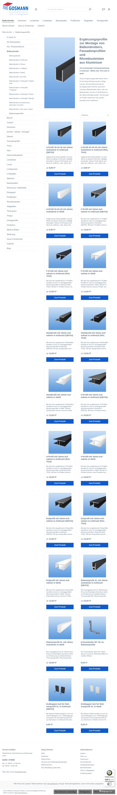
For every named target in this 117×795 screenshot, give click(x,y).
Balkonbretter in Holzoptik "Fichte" (21, 94)
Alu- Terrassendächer (15, 47)
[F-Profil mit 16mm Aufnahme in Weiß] (94, 256)
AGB (43, 753)
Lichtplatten (11, 174)
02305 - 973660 (8, 760)
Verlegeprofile (12, 220)
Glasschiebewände (15, 155)
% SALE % (11, 37)
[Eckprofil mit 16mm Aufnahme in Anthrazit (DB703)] (60, 504)
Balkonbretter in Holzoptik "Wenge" (21, 98)
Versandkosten (52, 784)
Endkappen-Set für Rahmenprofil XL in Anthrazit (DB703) (58, 706)
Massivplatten (12, 183)
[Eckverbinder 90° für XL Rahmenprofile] (94, 627)
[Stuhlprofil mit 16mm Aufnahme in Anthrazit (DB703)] (60, 318)
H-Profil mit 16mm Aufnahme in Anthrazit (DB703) (94, 396)
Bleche (10, 118)
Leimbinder (11, 160)
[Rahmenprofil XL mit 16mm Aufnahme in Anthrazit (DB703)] (94, 566)
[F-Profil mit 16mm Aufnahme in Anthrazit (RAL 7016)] (60, 256)
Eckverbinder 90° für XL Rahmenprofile (92, 643)
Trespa (9, 216)
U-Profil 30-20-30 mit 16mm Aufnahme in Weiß (59, 210)
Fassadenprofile (13, 141)
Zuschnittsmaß (85, 762)
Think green (12, 211)
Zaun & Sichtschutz (15, 239)
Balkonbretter (13, 51)
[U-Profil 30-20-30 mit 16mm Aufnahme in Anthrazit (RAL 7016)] (94, 133)
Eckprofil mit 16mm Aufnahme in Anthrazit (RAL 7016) (93, 521)
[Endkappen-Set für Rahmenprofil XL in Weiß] (94, 689)
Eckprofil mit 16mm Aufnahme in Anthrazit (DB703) (59, 519)
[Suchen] (90, 9)
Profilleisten (11, 197)
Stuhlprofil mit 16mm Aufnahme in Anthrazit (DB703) (59, 334)
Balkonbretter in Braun (17, 64)
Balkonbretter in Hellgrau (18, 68)
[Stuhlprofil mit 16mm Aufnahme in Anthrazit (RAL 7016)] (94, 318)
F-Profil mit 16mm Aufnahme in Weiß (92, 272)
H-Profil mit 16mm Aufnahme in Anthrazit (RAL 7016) (58, 459)
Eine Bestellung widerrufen (51, 768)
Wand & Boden (13, 230)
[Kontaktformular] (103, 9)
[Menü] (36, 9)
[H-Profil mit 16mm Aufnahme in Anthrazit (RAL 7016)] (60, 442)
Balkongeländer (14, 56)
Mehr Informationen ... (21, 793)
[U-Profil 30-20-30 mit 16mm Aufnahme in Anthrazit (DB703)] (60, 133)
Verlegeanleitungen (87, 765)
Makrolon (10, 178)
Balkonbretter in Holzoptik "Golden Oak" (21, 82)
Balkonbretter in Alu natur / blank (21, 109)
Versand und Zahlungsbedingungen (54, 762)
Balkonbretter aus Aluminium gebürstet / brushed (19, 104)
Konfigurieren (85, 792)
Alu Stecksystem (13, 42)
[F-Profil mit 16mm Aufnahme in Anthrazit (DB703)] (94, 195)
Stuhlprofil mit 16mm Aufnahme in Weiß (58, 396)
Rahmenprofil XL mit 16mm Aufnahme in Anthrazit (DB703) (94, 582)
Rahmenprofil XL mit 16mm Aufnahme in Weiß (59, 643)
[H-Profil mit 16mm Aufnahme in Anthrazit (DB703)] (94, 380)
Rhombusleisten (13, 202)
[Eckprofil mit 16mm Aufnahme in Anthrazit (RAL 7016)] (94, 504)
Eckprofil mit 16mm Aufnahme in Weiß (58, 581)
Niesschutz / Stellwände (16, 188)
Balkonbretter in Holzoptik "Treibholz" (18, 89)
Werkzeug (11, 234)
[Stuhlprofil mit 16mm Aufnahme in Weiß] (60, 380)
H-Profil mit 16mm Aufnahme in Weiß (92, 457)
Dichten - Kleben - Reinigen (18, 132)
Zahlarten (44, 756)
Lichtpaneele (12, 169)
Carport (10, 122)
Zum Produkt (60, 174)
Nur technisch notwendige (65, 792)
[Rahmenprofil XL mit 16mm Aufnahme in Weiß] (60, 627)
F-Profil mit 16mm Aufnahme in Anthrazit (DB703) (94, 210)
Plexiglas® (11, 192)
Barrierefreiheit (85, 768)
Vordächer (11, 225)
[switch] (109, 784)
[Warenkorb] (113, 8)
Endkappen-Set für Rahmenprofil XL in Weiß (92, 705)
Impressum (84, 759)
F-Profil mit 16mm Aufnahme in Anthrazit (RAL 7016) (58, 273)
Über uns (83, 756)
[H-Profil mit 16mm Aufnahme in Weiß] (94, 442)
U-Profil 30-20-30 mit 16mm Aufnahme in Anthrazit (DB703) (59, 149)
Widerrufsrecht (46, 765)
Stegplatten (11, 206)
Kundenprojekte (86, 773)
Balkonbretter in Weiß (17, 72)
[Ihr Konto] (109, 9)
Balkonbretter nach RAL (17, 77)
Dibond (10, 136)
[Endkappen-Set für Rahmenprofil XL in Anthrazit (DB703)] (60, 689)
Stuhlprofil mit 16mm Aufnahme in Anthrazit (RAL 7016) (93, 335)
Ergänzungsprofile (16, 113)
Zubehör (10, 244)
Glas (9, 150)
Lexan (9, 164)
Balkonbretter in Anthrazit (18, 60)
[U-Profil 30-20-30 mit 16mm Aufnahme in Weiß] (60, 195)
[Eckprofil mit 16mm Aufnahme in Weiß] (60, 566)
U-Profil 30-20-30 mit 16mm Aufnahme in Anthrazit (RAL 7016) (94, 149)
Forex (9, 146)
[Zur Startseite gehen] (15, 9)
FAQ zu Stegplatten (87, 770)
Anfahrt (83, 753)
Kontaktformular (20, 772)
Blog (9, 248)
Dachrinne (11, 127)
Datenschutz (45, 759)
